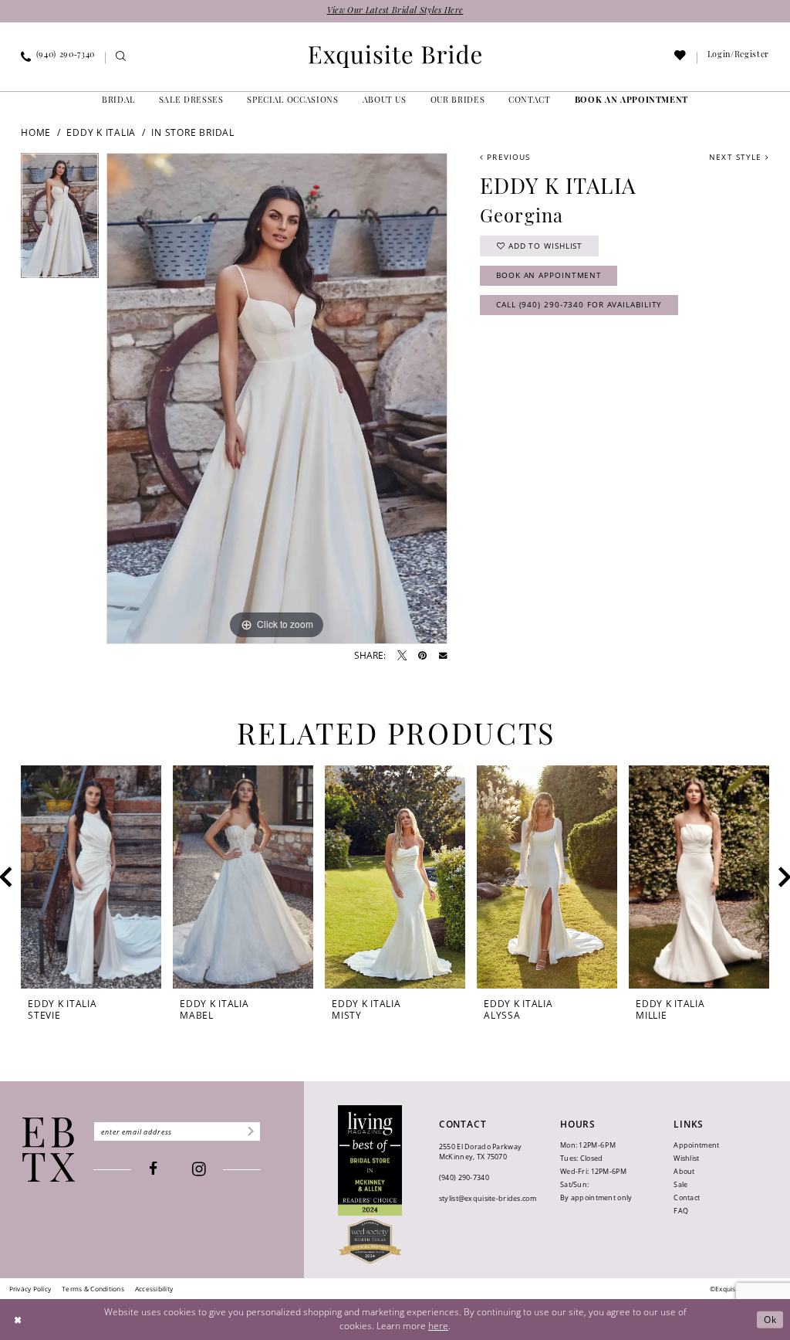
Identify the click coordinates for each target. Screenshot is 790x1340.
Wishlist (686, 1158)
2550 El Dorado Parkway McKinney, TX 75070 (480, 1152)
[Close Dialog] (18, 1319)
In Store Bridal (192, 132)
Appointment (696, 1145)
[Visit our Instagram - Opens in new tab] (199, 1170)
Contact (687, 1197)
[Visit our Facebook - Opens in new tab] (153, 1169)
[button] (738, 58)
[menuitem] (58, 58)
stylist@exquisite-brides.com (487, 1198)
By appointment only (596, 1197)
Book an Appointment (549, 275)
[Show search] (121, 58)
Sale (680, 1184)
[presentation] (91, 877)
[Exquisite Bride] (49, 1150)
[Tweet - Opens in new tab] (402, 655)
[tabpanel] (60, 219)
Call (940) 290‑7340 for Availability (579, 304)
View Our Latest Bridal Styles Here (395, 11)
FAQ (681, 1211)
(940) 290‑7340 (464, 1177)
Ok (770, 1319)
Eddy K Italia (101, 132)
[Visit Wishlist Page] (680, 58)
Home (36, 132)
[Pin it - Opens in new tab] (422, 655)
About (684, 1171)
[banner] (395, 56)
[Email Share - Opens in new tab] (443, 656)
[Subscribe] (250, 1131)
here (438, 1326)
